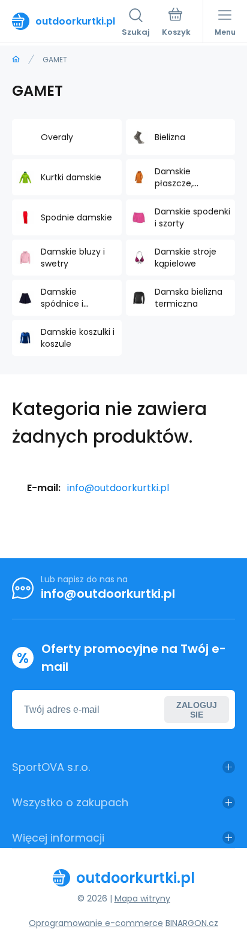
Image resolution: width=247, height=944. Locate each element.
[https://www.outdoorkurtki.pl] (16, 59)
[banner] (67, 21)
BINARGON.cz (191, 923)
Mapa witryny (142, 898)
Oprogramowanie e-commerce (96, 923)
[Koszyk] (176, 23)
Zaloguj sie (196, 709)
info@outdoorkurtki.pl (118, 488)
